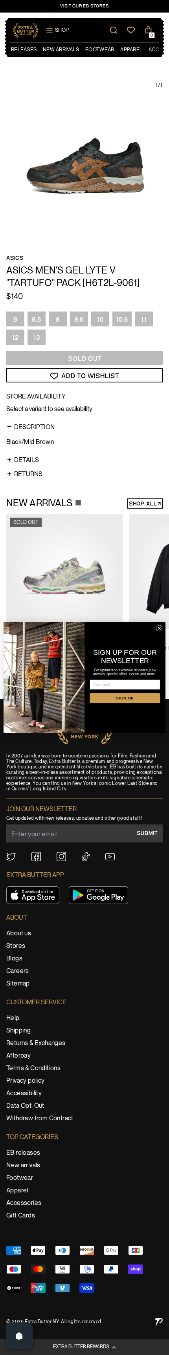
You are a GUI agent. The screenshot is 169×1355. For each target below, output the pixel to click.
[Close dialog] (159, 628)
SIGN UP (125, 698)
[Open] (19, 1335)
